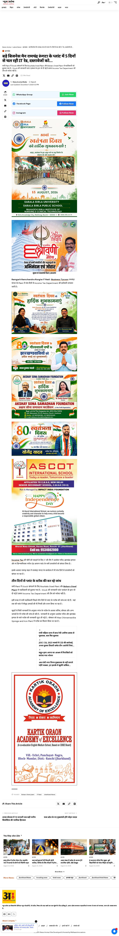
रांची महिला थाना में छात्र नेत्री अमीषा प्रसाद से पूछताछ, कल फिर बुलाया (56, 634)
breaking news (41, 878)
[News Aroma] (8, 2)
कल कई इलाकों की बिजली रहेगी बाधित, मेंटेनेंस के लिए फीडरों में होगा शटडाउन (44, 861)
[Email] (8, 75)
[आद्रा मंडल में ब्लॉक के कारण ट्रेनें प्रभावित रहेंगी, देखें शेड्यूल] (74, 847)
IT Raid (39, 795)
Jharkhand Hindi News (100, 878)
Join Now (69, 94)
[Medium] (9, 914)
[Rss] (14, 914)
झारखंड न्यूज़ (69, 878)
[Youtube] (4, 914)
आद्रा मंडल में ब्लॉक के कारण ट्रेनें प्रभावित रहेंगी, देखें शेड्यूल (71, 861)
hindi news (57, 878)
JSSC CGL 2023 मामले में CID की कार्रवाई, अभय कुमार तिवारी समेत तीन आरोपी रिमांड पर (56, 644)
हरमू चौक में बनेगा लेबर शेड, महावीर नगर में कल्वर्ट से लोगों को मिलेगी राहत (16, 861)
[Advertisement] (59, 27)
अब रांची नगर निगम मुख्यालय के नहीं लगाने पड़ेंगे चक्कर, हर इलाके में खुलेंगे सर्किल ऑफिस (56, 664)
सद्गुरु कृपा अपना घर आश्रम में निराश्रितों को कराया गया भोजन (56, 654)
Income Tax (17, 560)
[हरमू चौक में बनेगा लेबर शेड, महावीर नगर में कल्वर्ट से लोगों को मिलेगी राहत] (16, 847)
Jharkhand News (49, 795)
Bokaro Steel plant (27, 795)
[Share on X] (4, 75)
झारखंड (7, 51)
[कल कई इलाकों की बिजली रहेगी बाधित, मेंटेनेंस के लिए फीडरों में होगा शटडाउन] (45, 847)
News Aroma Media (20, 82)
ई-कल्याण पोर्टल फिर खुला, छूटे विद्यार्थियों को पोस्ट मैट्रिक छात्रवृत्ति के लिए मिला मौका (101, 861)
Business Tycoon (59, 279)
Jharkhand (82, 878)
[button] (99, 2)
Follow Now (68, 103)
